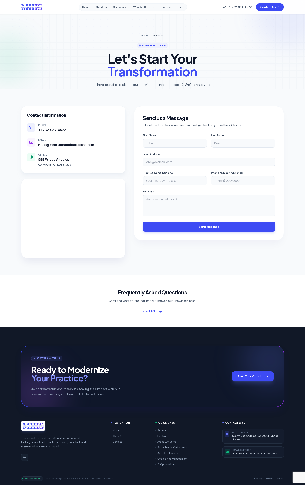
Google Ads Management (172, 458)
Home (85, 6)
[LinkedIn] (24, 457)
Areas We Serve (167, 441)
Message (148, 191)
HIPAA (269, 478)
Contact (117, 441)
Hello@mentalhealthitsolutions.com (66, 145)
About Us (101, 6)
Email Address (151, 154)
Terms (280, 478)
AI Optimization (166, 464)
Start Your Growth (249, 376)
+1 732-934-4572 (52, 130)
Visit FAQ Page (152, 311)
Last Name (217, 135)
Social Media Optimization (172, 447)
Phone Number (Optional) (227, 172)
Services (118, 6)
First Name (149, 135)
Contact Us (268, 7)
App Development (168, 452)
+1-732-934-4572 (239, 7)
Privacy (258, 478)
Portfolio (166, 6)
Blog (180, 6)
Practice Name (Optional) (158, 172)
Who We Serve (142, 6)
